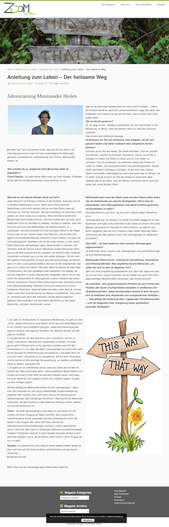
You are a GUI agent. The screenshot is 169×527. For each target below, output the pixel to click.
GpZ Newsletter (143, 4)
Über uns (125, 4)
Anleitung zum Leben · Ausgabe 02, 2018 (37, 69)
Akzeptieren (87, 520)
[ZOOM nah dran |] (19, 8)
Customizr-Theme (93, 523)
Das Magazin (108, 4)
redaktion (64, 83)
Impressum (119, 499)
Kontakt (161, 4)
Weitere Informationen (115, 516)
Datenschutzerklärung (124, 502)
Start (9, 69)
